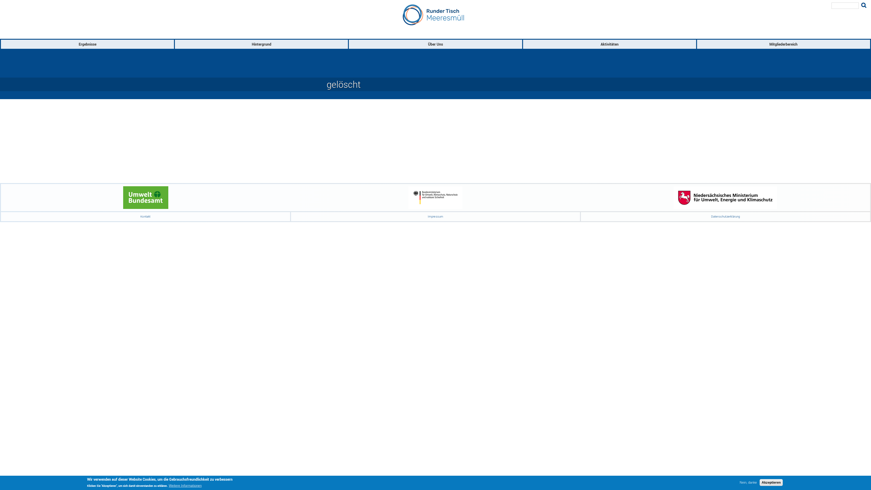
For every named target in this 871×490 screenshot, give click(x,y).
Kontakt (145, 216)
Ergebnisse (87, 44)
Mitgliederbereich (783, 44)
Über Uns (435, 44)
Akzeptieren (771, 482)
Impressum (435, 216)
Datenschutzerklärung (725, 216)
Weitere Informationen (185, 485)
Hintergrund (261, 44)
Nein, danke (748, 482)
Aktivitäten (610, 44)
